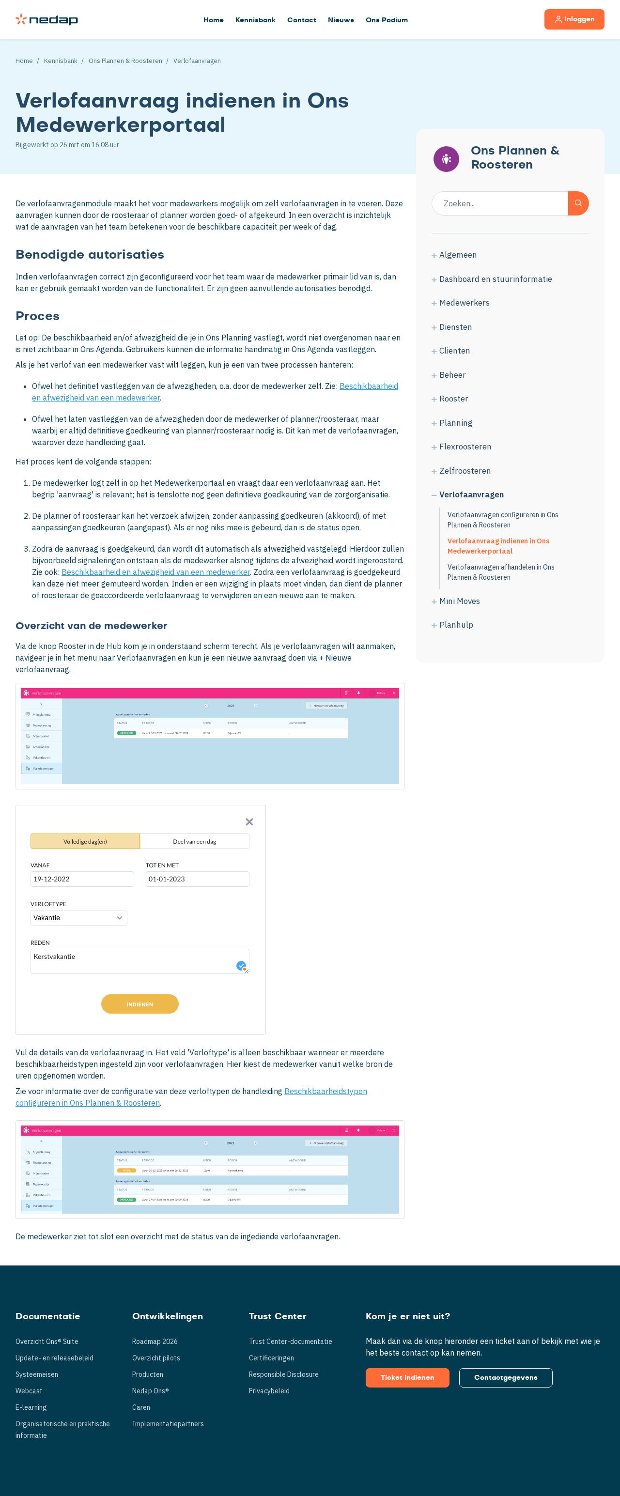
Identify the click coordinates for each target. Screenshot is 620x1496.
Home (213, 20)
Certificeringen (271, 1358)
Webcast (29, 1391)
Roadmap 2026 (155, 1341)
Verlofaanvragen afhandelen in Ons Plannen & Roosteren (501, 572)
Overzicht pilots (156, 1358)
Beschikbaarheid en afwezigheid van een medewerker (156, 572)
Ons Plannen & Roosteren (125, 61)
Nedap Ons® (150, 1391)
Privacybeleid (269, 1391)
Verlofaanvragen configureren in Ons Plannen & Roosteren (503, 519)
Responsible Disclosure (284, 1374)
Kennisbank (255, 20)
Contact (301, 20)
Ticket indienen (407, 1377)
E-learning (31, 1407)
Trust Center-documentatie (290, 1341)
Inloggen (579, 19)
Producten (147, 1374)
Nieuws (341, 20)
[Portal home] (47, 19)
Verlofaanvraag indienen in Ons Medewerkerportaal (498, 546)
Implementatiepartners (168, 1423)
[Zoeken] (578, 203)
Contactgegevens (506, 1377)
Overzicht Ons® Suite (47, 1341)
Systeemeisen (37, 1374)
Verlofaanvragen (197, 61)
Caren (141, 1407)
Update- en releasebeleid (54, 1358)
